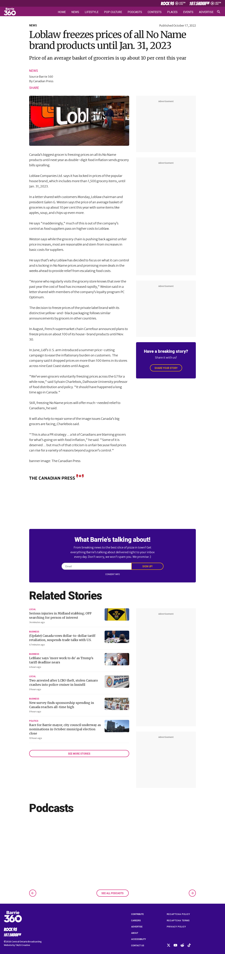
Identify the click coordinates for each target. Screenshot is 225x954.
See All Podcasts (112, 893)
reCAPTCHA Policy (178, 914)
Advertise (206, 12)
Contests (155, 12)
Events (188, 12)
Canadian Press (43, 81)
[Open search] (218, 11)
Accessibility (138, 939)
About (134, 933)
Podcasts (135, 12)
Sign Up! (147, 566)
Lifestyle (91, 12)
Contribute (137, 914)
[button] (32, 893)
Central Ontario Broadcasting (27, 941)
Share (34, 87)
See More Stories (79, 753)
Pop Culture (113, 12)
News (75, 12)
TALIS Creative (22, 945)
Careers (136, 920)
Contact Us (137, 945)
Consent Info (112, 574)
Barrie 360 (46, 76)
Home (62, 12)
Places (172, 12)
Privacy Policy (176, 926)
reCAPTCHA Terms (178, 920)
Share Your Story (166, 368)
